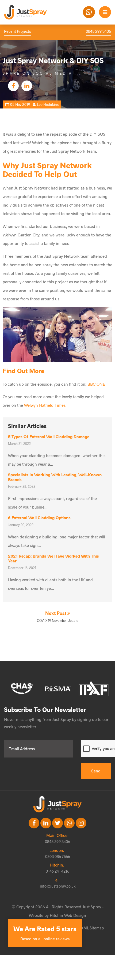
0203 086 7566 (57, 856)
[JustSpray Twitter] (57, 823)
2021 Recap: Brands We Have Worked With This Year (53, 558)
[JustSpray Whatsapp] (89, 12)
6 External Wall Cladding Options (39, 517)
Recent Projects (17, 31)
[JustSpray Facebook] (34, 823)
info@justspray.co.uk (57, 886)
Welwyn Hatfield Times (45, 405)
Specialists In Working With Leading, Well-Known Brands (55, 477)
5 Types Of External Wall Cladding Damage (48, 436)
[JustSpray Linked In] (45, 823)
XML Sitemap (92, 927)
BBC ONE (96, 383)
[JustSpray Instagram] (81, 823)
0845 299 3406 (98, 31)
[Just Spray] (33, 12)
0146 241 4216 (57, 871)
